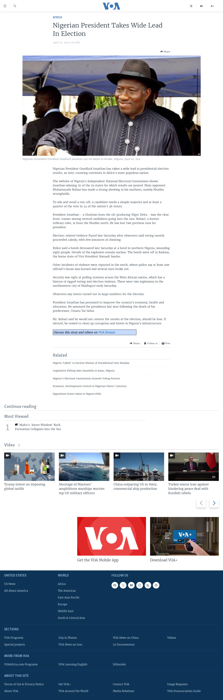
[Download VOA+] (184, 536)
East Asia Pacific (69, 597)
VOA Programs (13, 637)
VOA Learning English (73, 664)
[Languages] (191, 6)
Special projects (14, 644)
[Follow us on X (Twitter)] (123, 585)
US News (10, 583)
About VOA (11, 691)
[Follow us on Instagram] (139, 585)
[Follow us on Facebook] (115, 585)
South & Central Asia (71, 618)
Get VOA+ (65, 684)
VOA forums (106, 332)
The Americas (67, 590)
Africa (57, 17)
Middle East (66, 611)
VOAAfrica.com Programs (21, 664)
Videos (171, 637)
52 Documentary (124, 644)
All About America (16, 590)
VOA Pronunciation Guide (184, 691)
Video (9, 445)
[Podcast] (156, 585)
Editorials (119, 664)
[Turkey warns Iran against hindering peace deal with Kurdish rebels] (193, 467)
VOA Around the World (73, 691)
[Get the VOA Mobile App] (111, 536)
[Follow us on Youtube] (131, 585)
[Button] (165, 51)
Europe (62, 604)
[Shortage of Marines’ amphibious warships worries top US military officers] (84, 467)
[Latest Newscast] (212, 6)
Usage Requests (177, 684)
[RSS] (148, 585)
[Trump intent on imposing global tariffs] (29, 467)
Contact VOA (121, 684)
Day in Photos (68, 637)
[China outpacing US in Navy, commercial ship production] (139, 467)
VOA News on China (126, 637)
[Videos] (201, 6)
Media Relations (123, 691)
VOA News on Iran (70, 644)
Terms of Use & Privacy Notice (24, 684)
